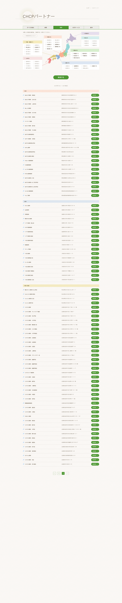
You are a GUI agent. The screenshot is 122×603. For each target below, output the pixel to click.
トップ (87, 8)
